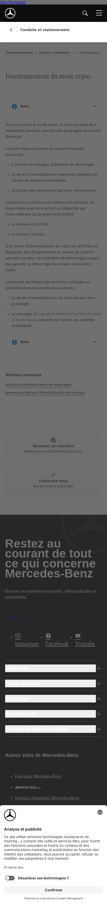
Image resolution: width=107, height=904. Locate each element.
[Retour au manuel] (12, 29)
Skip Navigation (13, 2)
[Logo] (10, 13)
